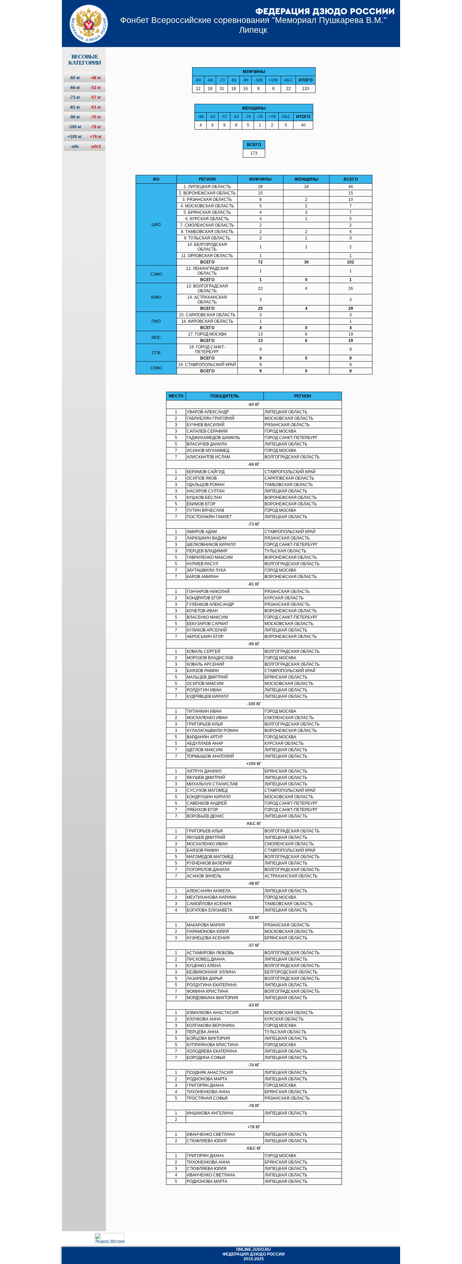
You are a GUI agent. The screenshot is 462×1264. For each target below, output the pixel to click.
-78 (260, 116)
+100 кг (75, 136)
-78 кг (95, 126)
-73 (222, 80)
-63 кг (95, 107)
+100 (273, 80)
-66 (210, 80)
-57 (224, 116)
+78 (272, 116)
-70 (248, 116)
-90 (245, 80)
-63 (236, 116)
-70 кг (95, 117)
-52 (212, 116)
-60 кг (74, 77)
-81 (234, 80)
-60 (198, 80)
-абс (75, 146)
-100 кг (75, 126)
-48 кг (95, 77)
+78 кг (96, 136)
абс (288, 80)
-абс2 (95, 146)
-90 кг (74, 117)
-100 (258, 80)
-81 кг (74, 107)
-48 (201, 116)
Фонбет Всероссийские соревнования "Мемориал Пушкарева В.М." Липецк (253, 25)
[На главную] (84, 18)
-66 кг (74, 87)
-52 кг (95, 87)
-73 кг (74, 97)
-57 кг (95, 97)
